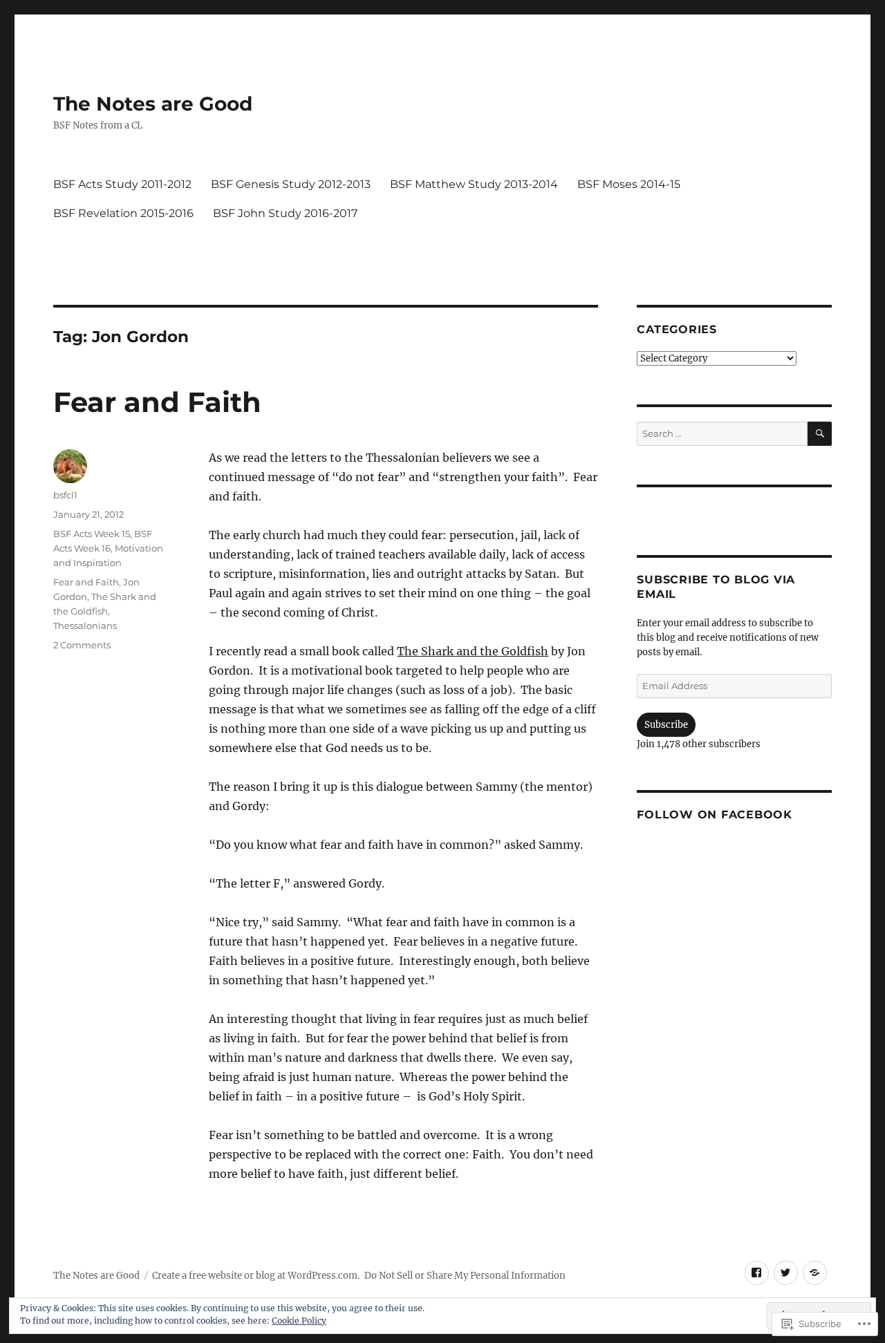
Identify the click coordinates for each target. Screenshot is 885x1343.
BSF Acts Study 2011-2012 (122, 184)
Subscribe (666, 725)
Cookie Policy (299, 1320)
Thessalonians (85, 625)
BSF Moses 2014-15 (628, 184)
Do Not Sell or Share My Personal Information (465, 1275)
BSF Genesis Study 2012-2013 (291, 184)
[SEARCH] (820, 434)
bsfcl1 (65, 494)
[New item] (757, 1273)
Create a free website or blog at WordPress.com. (256, 1275)
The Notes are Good (152, 103)
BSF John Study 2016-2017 (285, 213)
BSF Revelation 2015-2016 (123, 213)
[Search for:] (722, 434)
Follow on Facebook (714, 814)
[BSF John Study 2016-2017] (815, 1273)
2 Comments (82, 644)
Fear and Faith (157, 402)
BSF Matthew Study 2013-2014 (474, 184)
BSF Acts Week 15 (91, 533)
